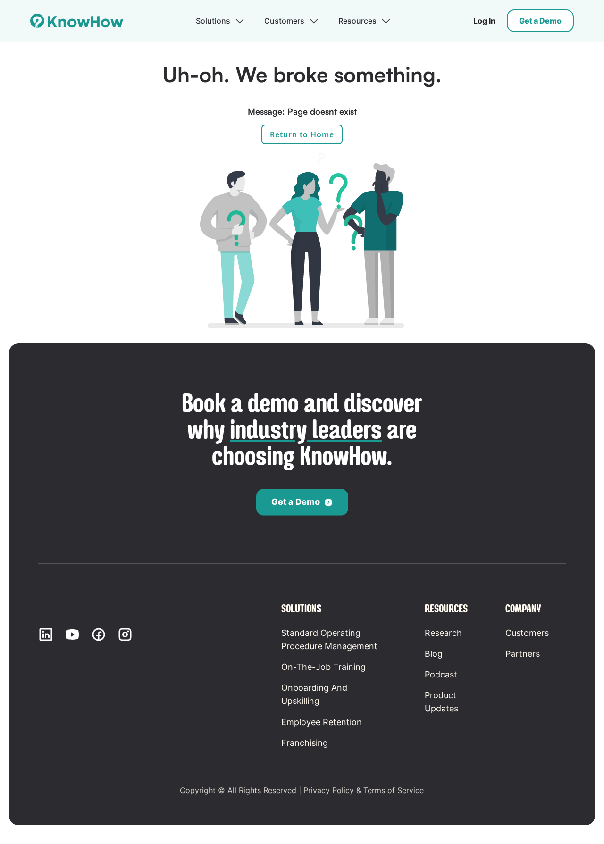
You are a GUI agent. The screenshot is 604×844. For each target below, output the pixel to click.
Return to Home (302, 134)
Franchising (304, 743)
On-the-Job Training (323, 667)
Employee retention (321, 722)
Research (443, 633)
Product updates (441, 701)
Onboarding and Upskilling (314, 694)
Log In (484, 20)
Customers (527, 633)
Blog (434, 654)
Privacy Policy (328, 790)
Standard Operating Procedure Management (329, 639)
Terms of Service (393, 790)
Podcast (441, 674)
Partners (522, 654)
